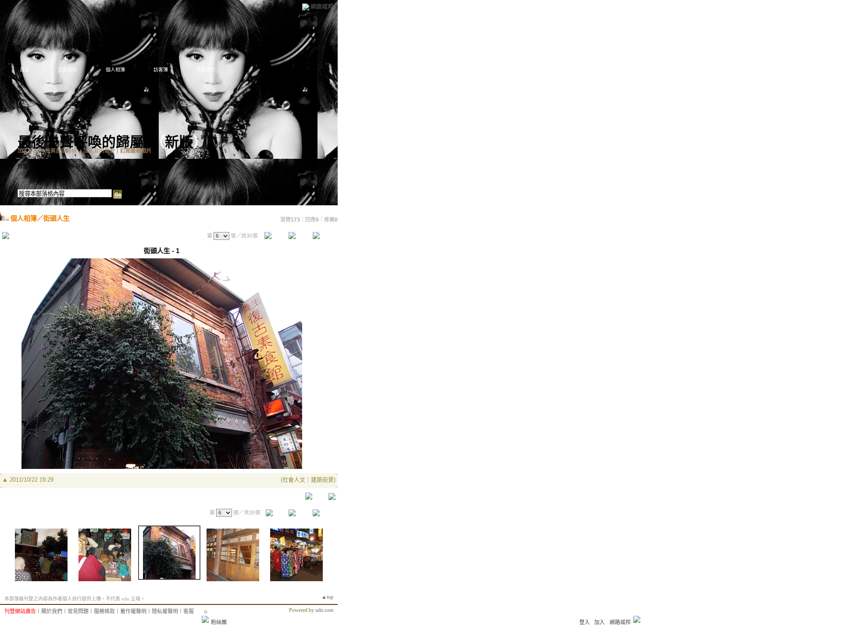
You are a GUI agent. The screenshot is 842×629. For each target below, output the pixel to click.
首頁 (24, 69)
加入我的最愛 (99, 151)
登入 (584, 622)
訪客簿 (160, 69)
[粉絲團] (205, 619)
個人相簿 (115, 69)
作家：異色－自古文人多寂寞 (52, 167)
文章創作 (67, 69)
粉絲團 (219, 622)
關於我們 (51, 611)
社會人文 (293, 479)
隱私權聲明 (165, 611)
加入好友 (28, 151)
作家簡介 (206, 69)
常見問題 (78, 611)
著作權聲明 (133, 611)
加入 (599, 622)
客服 (188, 611)
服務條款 (104, 611)
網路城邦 (321, 6)
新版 (179, 142)
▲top (327, 597)
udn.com (324, 610)
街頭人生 (56, 218)
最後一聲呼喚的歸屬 (81, 142)
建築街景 (322, 479)
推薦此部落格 (61, 151)
